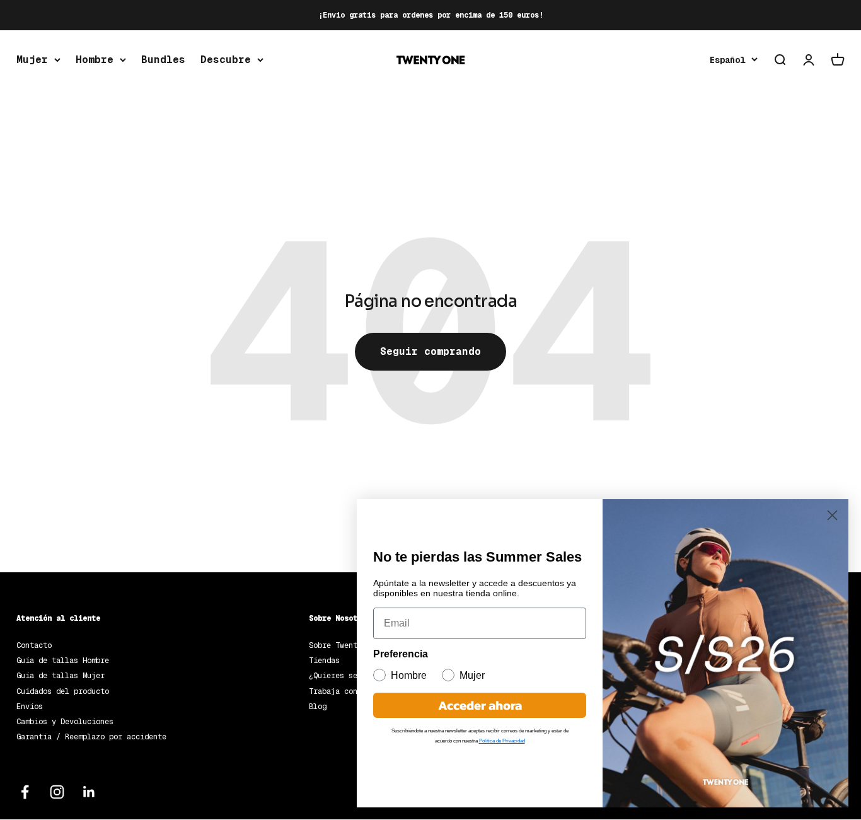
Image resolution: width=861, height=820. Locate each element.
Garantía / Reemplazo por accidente (91, 737)
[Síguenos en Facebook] (24, 791)
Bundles (163, 59)
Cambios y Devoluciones (64, 722)
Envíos (29, 707)
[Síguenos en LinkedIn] (89, 791)
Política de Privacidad (502, 741)
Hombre (94, 59)
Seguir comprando (430, 351)
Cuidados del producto (62, 691)
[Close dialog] (832, 515)
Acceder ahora (480, 705)
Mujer (32, 59)
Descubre (225, 59)
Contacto (34, 645)
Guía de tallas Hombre (62, 660)
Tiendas (324, 660)
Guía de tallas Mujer (60, 676)
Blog (317, 707)
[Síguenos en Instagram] (57, 791)
